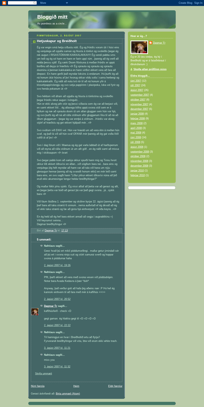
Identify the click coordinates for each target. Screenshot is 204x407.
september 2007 (139, 95)
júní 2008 (135, 137)
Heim (76, 386)
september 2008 (139, 151)
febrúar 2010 (137, 175)
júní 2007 (135, 80)
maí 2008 (135, 132)
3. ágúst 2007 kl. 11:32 (57, 366)
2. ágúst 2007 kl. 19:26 (57, 265)
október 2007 (137, 99)
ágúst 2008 (136, 147)
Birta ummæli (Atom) (68, 393)
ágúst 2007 (136, 90)
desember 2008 (139, 165)
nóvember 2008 (139, 161)
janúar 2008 (137, 113)
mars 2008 (136, 123)
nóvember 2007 (139, 104)
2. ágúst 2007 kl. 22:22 (57, 325)
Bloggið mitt (52, 17)
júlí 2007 (135, 85)
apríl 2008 (136, 128)
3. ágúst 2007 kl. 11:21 (57, 348)
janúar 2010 (137, 170)
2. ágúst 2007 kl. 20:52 (57, 299)
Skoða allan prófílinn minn (150, 69)
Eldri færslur (115, 386)
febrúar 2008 (137, 118)
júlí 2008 (135, 142)
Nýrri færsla (37, 386)
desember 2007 (139, 109)
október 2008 (137, 156)
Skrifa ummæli (43, 373)
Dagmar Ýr (50, 306)
